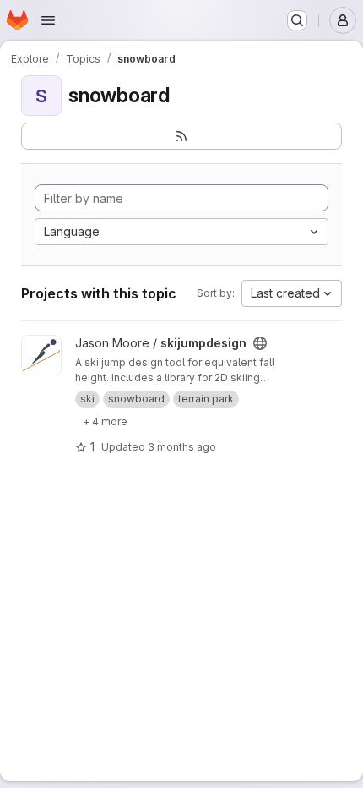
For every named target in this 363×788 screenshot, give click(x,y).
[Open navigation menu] (48, 20)
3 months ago (182, 447)
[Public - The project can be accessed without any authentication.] (260, 343)
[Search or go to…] (297, 20)
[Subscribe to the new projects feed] (181, 136)
